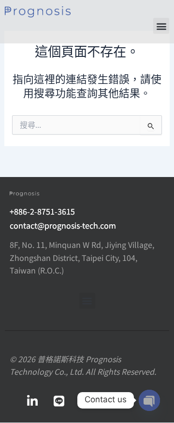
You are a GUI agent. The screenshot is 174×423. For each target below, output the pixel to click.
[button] (161, 26)
